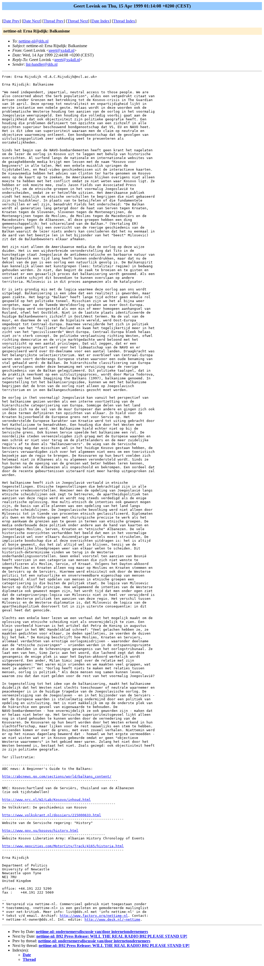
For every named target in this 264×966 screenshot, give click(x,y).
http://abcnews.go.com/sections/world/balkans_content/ (56, 776)
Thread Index (124, 21)
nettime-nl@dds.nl (33, 41)
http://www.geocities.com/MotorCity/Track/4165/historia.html (63, 846)
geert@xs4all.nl (61, 50)
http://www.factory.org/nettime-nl (94, 916)
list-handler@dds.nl (41, 64)
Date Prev (11, 21)
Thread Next (77, 21)
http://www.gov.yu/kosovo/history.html (40, 830)
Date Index (101, 21)
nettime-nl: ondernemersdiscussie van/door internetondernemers (92, 931)
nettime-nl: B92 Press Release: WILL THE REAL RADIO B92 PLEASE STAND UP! (111, 936)
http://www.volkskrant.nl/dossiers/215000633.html (51, 815)
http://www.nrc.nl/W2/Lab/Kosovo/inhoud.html (46, 800)
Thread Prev (54, 21)
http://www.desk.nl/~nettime (112, 919)
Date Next (31, 21)
